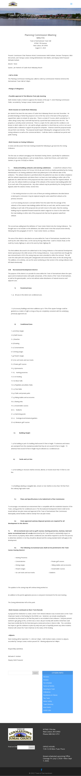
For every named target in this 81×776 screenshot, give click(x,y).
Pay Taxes (46, 698)
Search (31, 747)
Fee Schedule (47, 683)
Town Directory (48, 704)
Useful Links (47, 710)
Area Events (47, 707)
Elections (46, 677)
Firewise (46, 680)
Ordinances (46, 692)
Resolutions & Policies (50, 695)
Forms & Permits (48, 686)
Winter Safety (47, 701)
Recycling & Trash (49, 689)
